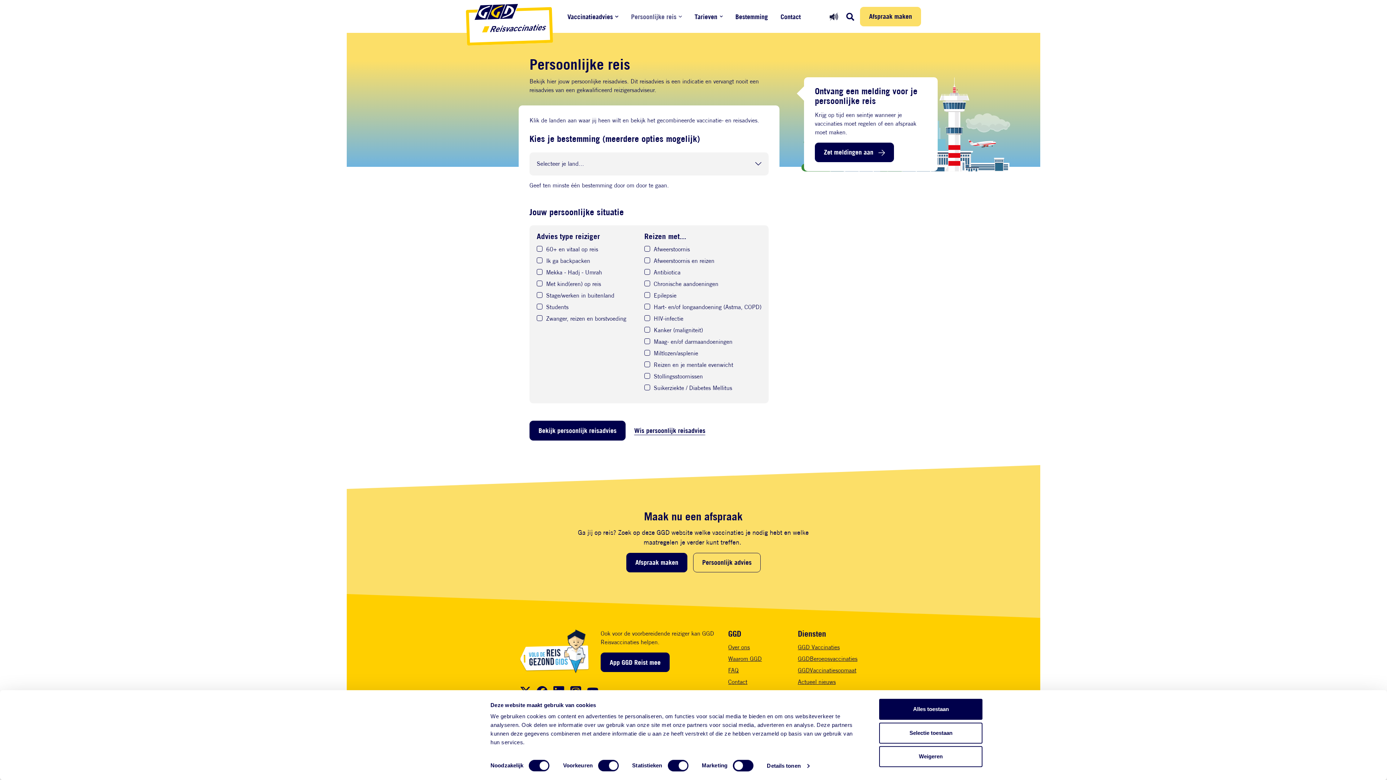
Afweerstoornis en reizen (684, 261)
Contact (791, 17)
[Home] (509, 25)
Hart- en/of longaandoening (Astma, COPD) (707, 307)
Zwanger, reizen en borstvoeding (586, 319)
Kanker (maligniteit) (678, 330)
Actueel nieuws (817, 682)
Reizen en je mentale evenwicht (693, 365)
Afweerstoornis (672, 249)
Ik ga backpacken (568, 261)
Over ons (739, 647)
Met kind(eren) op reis (573, 284)
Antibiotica (667, 272)
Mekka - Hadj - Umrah (574, 272)
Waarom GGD (745, 658)
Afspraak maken (890, 16)
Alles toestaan (931, 709)
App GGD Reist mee (635, 662)
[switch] (608, 765)
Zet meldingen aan (848, 152)
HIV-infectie (668, 319)
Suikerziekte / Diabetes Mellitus (693, 388)
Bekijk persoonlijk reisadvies (578, 430)
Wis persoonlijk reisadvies (669, 430)
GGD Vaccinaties (819, 647)
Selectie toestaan (930, 733)
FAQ (733, 670)
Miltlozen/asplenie (676, 353)
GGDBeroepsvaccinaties (827, 658)
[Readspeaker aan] (833, 16)
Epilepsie (665, 295)
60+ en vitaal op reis (572, 249)
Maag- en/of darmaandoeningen (693, 342)
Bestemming (751, 17)
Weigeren (931, 756)
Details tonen (783, 766)
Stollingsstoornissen (678, 376)
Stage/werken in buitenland (580, 295)
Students (557, 307)
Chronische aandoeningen (686, 284)
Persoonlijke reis (654, 17)
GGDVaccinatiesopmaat (827, 670)
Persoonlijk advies (727, 562)
